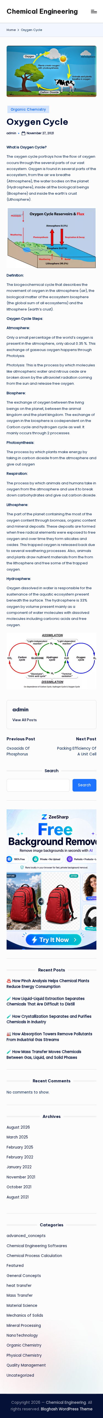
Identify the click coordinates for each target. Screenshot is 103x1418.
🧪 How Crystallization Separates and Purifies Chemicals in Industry (49, 1019)
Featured (15, 1265)
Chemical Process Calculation (34, 1255)
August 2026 (18, 1127)
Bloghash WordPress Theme (67, 1409)
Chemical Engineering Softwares (37, 1246)
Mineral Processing (24, 1325)
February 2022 (20, 1157)
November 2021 (21, 1177)
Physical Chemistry (24, 1355)
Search (52, 770)
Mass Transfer (20, 1295)
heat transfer (19, 1285)
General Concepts (24, 1275)
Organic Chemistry (28, 109)
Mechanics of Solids (25, 1315)
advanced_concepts (26, 1235)
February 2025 (20, 1147)
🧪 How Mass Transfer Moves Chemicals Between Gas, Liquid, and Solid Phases (44, 1054)
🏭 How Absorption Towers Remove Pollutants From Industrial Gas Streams (49, 1036)
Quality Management (26, 1365)
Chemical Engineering (42, 11)
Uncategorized (20, 1375)
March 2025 (17, 1137)
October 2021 (19, 1187)
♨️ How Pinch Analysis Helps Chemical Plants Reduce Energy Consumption (48, 983)
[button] (24, 720)
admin (20, 709)
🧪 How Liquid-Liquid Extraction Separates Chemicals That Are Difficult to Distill (46, 1001)
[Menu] (93, 11)
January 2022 (19, 1167)
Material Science (22, 1305)
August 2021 (18, 1197)
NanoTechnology (22, 1335)
